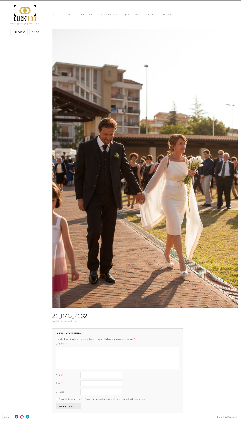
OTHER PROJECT (108, 14)
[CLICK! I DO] (25, 13)
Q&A (126, 14)
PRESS (138, 14)
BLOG (151, 14)
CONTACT (166, 14)
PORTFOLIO (86, 14)
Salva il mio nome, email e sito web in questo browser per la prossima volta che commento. (102, 399)
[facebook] (16, 417)
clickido (59, 321)
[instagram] (22, 417)
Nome (59, 374)
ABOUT (70, 14)
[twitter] (27, 417)
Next (36, 32)
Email (59, 383)
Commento (62, 343)
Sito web (60, 392)
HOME (56, 14)
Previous (20, 32)
